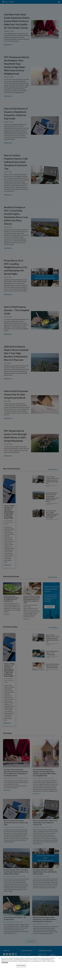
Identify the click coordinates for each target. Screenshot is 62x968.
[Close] (59, 958)
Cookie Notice (5, 962)
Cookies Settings (21, 965)
